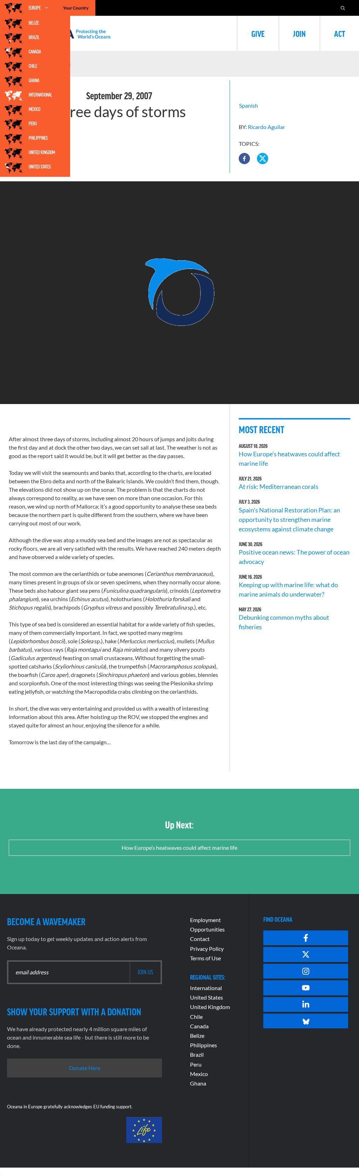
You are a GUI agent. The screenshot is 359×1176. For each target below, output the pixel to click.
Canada (35, 51)
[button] (244, 158)
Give (258, 33)
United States (40, 166)
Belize (34, 22)
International (40, 94)
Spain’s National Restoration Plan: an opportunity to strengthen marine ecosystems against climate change (289, 519)
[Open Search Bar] (343, 8)
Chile (33, 65)
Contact (200, 938)
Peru (33, 123)
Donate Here (84, 1067)
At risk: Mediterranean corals (279, 486)
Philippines (38, 137)
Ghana (34, 80)
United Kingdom (42, 152)
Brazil (34, 37)
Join (299, 33)
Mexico (34, 109)
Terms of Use (205, 958)
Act (339, 33)
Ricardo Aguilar (266, 126)
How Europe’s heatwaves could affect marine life (179, 847)
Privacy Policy (207, 948)
